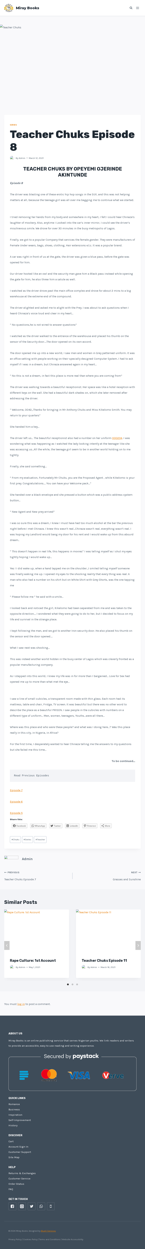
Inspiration (15, 1114)
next (138, 945)
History (13, 1125)
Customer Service (19, 1178)
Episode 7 (16, 790)
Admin (22, 158)
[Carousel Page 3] (77, 984)
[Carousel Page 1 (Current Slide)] (68, 984)
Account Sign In (18, 1146)
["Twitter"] (32, 1206)
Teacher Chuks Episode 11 (104, 960)
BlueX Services (48, 1231)
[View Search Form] (129, 8)
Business (14, 1109)
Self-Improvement (19, 1120)
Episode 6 (16, 801)
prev (7, 945)
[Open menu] (137, 8)
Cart (11, 1141)
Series (13, 125)
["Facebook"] (12, 1206)
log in (21, 1004)
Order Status (16, 1183)
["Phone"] (51, 1206)
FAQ (10, 1189)
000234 (117, 438)
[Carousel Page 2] (72, 984)
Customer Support (19, 1152)
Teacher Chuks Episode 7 (20, 876)
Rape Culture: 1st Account (33, 960)
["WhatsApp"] (41, 1206)
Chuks (15, 839)
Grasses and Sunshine (127, 876)
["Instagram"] (22, 1206)
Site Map (13, 1157)
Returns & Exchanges (22, 1173)
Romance (14, 1104)
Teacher (40, 839)
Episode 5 (16, 813)
